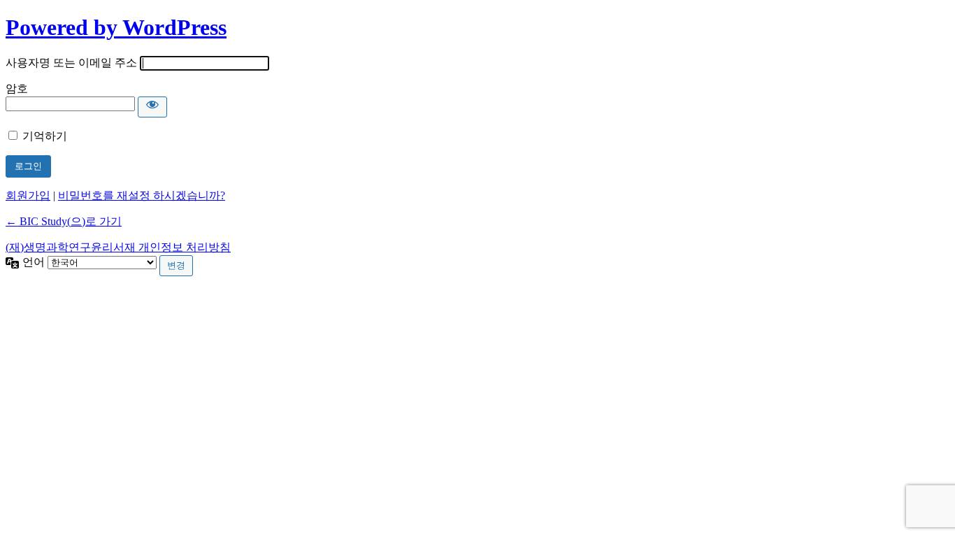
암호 (17, 88)
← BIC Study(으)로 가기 (64, 221)
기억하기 (44, 136)
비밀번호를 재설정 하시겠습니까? (141, 195)
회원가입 (28, 195)
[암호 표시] (152, 106)
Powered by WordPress (116, 27)
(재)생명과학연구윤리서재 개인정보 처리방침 (118, 247)
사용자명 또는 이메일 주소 (71, 63)
